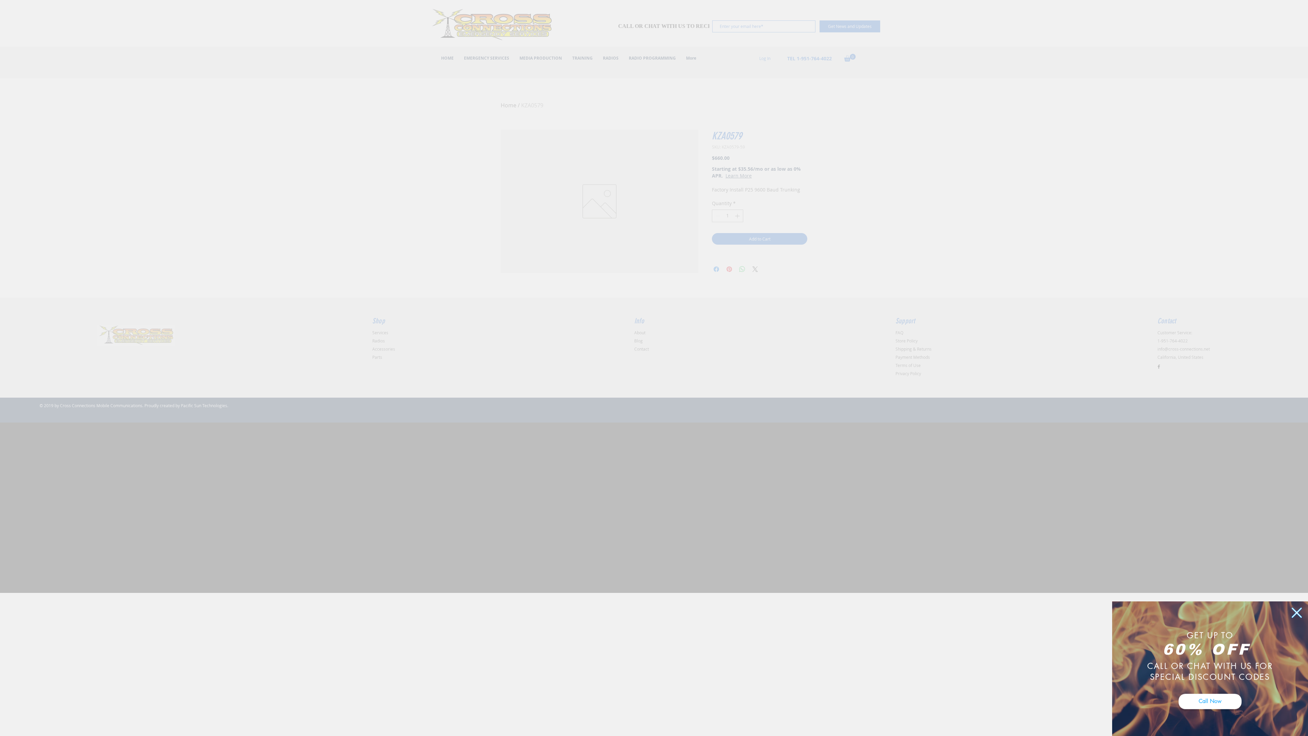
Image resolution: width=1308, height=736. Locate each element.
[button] (1297, 608)
